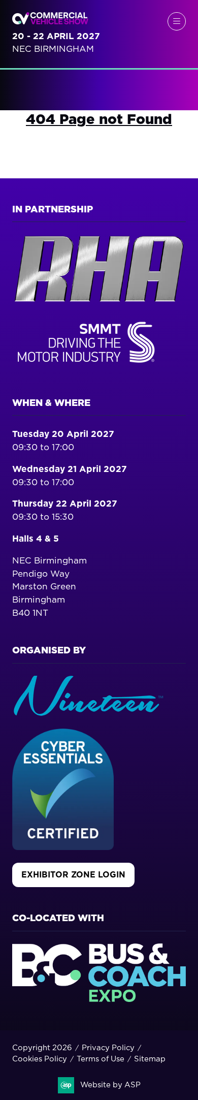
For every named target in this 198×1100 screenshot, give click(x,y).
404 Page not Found (99, 120)
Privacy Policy (108, 1048)
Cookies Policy (39, 1059)
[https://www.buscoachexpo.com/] (99, 999)
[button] (177, 21)
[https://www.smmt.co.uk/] (88, 365)
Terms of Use (100, 1059)
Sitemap (150, 1059)
